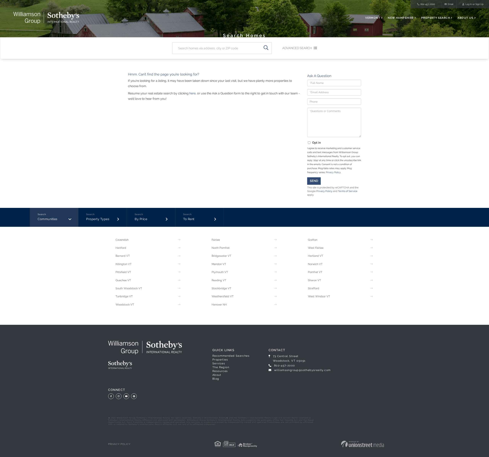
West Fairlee (315, 247)
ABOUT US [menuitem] (465, 17)
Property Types (97, 219)
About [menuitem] (216, 374)
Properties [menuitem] (220, 359)
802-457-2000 (427, 4)
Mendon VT (219, 264)
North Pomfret (221, 247)
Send (314, 181)
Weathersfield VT (223, 296)
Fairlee (216, 239)
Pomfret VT (315, 272)
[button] (266, 48)
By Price (141, 219)
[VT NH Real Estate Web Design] (362, 444)
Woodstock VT (125, 304)
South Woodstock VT (129, 288)
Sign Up (479, 4)
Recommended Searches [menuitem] (230, 355)
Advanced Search (297, 48)
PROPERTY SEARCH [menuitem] (435, 17)
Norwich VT (315, 264)
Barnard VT (123, 255)
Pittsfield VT (123, 272)
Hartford (121, 247)
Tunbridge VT (124, 296)
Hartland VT (315, 255)
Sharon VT (314, 280)
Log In (468, 4)
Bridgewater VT (221, 255)
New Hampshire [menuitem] (401, 17)
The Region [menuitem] (220, 367)
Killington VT (124, 264)
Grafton (312, 239)
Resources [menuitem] (220, 371)
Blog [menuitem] (215, 378)
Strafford (313, 288)
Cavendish (122, 239)
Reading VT (219, 280)
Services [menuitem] (218, 363)
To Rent (188, 219)
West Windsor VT (319, 296)
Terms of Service (347, 191)
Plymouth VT (220, 272)
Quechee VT (123, 280)
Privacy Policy (333, 172)
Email (450, 4)
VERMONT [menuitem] (372, 17)
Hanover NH (219, 304)
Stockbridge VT (221, 288)
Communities (47, 219)
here (192, 93)
